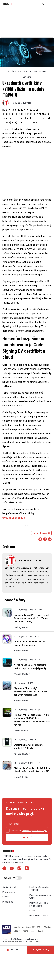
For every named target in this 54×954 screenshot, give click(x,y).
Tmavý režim (8, 878)
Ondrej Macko (21, 627)
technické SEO (10, 942)
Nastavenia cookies (38, 915)
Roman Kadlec (21, 731)
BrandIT (6, 897)
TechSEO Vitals (34, 942)
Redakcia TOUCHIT (21, 102)
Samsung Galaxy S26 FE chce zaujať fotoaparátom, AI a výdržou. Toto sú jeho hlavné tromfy (31, 618)
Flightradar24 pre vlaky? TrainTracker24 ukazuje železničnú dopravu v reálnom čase (31, 691)
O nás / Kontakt (9, 887)
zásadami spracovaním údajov (34, 831)
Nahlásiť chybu (40, 533)
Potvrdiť (27, 837)
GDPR (32, 910)
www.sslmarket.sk (14, 517)
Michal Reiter (22, 651)
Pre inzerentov (9, 892)
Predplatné (7, 902)
